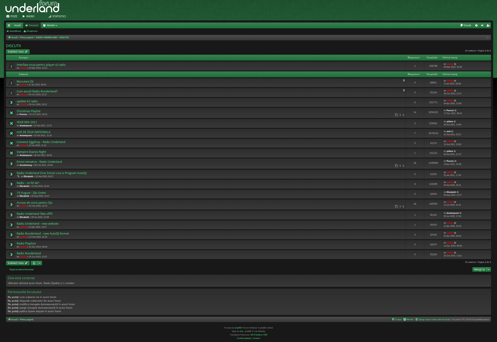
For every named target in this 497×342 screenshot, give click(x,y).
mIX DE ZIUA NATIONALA (33, 132)
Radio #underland (29, 253)
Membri (51, 25)
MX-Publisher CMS (259, 335)
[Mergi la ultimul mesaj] (455, 64)
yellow (450, 121)
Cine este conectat (21, 278)
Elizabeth (28, 176)
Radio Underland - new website (37, 223)
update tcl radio (27, 101)
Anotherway (26, 165)
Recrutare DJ (25, 81)
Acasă (17, 25)
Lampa (450, 64)
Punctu (23, 114)
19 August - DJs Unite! (31, 193)
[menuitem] (466, 25)
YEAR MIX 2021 (27, 122)
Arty (241, 331)
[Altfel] (23, 68)
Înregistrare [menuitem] (489, 26)
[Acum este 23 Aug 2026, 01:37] (487, 37)
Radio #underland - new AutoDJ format (43, 233)
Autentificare (15, 31)
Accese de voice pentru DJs (34, 202)
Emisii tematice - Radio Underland (39, 162)
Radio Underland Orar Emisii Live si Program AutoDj (52, 173)
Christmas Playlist (28, 111)
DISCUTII (13, 45)
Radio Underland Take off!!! (35, 214)
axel (449, 131)
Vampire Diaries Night (31, 152)
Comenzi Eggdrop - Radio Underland (41, 142)
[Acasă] (34, 6)
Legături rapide (10, 26)
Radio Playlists (26, 243)
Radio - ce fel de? (28, 183)
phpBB (238, 328)
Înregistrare (32, 31)
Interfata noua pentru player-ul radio (41, 65)
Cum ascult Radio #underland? (37, 91)
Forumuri (33, 25)
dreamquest (26, 125)
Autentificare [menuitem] (483, 26)
